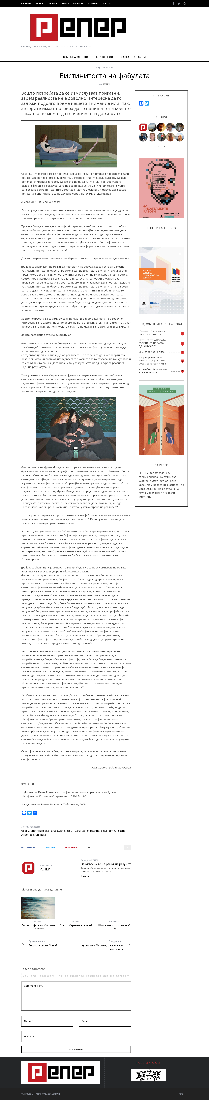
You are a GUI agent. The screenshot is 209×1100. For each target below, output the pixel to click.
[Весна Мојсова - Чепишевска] (152, 127)
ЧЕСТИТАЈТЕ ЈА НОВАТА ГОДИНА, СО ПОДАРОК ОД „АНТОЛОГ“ (152, 343)
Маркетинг (93, 4)
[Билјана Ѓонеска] (170, 137)
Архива (65, 4)
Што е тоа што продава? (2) (114, 927)
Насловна (26, 4)
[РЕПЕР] (143, 127)
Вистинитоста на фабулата (47, 830)
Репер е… (40, 4)
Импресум (78, 4)
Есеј (98, 67)
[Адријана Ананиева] (152, 137)
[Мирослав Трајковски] (161, 137)
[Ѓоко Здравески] (161, 127)
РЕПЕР (106, 84)
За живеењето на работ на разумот (106, 864)
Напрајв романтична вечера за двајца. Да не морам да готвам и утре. (152, 360)
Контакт (107, 4)
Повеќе (85, 876)
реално (94, 830)
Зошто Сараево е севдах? (76, 925)
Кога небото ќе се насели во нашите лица (153, 371)
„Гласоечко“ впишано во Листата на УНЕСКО (152, 333)
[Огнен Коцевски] (179, 127)
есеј (68, 830)
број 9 (25, 830)
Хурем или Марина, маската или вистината (102, 945)
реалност (107, 830)
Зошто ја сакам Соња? (43, 943)
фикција (40, 834)
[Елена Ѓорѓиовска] (179, 137)
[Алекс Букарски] (170, 127)
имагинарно (81, 830)
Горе (181, 1094)
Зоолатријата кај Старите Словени (38, 927)
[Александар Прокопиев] (143, 137)
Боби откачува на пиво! (152, 351)
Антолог (53, 4)
